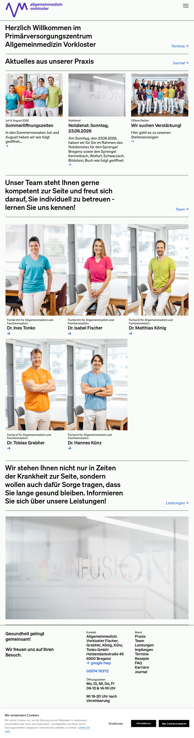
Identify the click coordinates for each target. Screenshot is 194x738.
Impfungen (144, 649)
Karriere (142, 667)
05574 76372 (97, 671)
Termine (142, 654)
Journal (141, 672)
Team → (182, 209)
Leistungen (144, 645)
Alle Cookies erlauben (174, 723)
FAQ (138, 663)
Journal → (181, 62)
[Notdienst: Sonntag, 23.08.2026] (97, 95)
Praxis (140, 636)
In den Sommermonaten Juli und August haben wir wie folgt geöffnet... (32, 133)
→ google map (98, 662)
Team (139, 640)
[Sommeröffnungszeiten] (34, 95)
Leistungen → (177, 502)
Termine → (180, 46)
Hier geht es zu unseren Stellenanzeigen (156, 131)
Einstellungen (116, 723)
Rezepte (142, 658)
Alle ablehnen (143, 723)
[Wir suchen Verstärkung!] (159, 95)
